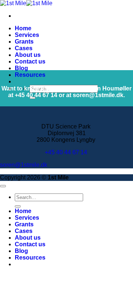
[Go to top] (3, 186)
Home (23, 28)
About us (28, 55)
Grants (24, 41)
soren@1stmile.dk (23, 165)
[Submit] (18, 206)
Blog (21, 68)
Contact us (30, 61)
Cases (24, 48)
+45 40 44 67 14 (67, 152)
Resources (30, 75)
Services (27, 35)
